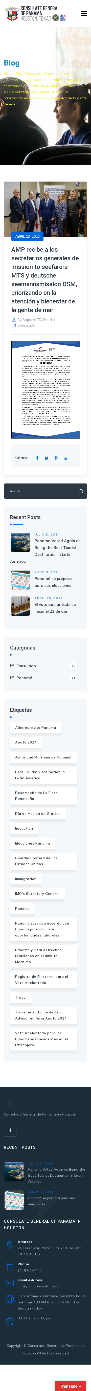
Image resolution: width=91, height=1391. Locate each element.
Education (24, 828)
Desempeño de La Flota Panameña (36, 796)
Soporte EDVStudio (38, 319)
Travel (21, 997)
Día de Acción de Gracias (38, 814)
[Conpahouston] (35, 13)
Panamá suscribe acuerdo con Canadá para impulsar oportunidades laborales (42, 929)
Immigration (26, 879)
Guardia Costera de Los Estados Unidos (36, 861)
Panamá (45, 677)
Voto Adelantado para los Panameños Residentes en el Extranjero (41, 1039)
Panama (22, 909)
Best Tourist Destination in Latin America (40, 775)
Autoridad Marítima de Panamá (43, 757)
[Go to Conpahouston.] (5, 73)
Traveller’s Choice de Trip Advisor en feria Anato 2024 (41, 1015)
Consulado (26, 325)
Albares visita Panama (35, 727)
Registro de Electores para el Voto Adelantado (41, 979)
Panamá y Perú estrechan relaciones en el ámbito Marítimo (38, 956)
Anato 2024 (26, 742)
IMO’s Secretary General (37, 894)
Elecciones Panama (32, 843)
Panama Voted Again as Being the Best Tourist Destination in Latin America (56, 1175)
